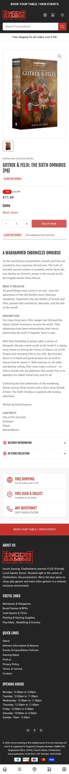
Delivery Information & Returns (21, 645)
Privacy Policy (11, 664)
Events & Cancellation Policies (21, 650)
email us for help (30, 512)
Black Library (10, 212)
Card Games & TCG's (15, 613)
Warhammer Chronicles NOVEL (18, 158)
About (6, 640)
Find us (7, 659)
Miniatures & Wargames (17, 603)
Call (17, 512)
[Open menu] (62, 15)
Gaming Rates (11, 655)
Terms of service (12, 668)
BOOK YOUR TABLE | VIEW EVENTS (35, 4)
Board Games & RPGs (15, 608)
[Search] (62, 26)
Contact (7, 673)
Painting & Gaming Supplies (19, 617)
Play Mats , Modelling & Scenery (21, 622)
